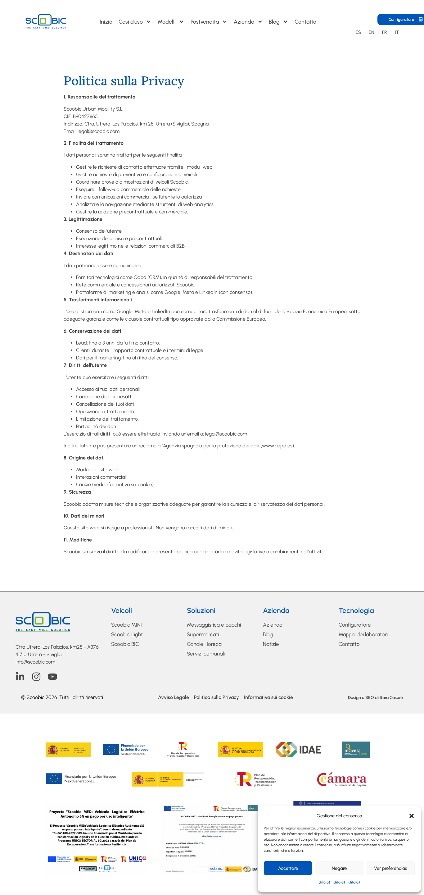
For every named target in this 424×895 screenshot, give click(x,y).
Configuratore (355, 625)
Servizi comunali (206, 654)
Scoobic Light (127, 634)
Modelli (167, 21)
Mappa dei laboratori (363, 634)
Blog (274, 21)
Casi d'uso (131, 21)
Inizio (106, 21)
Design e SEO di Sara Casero (375, 697)
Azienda (244, 21)
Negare (339, 868)
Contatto (305, 21)
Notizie (271, 644)
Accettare (288, 868)
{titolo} (324, 882)
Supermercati (203, 634)
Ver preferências (390, 868)
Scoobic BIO (125, 644)
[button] (411, 816)
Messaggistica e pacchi (214, 625)
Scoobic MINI (126, 625)
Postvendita (205, 21)
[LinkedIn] (20, 676)
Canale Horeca (204, 644)
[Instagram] (36, 676)
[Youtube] (52, 676)
